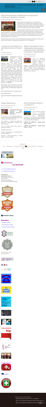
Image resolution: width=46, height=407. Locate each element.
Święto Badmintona (8, 103)
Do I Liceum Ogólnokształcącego (9, 169)
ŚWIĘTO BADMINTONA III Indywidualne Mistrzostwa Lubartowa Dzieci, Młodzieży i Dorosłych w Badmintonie (34, 49)
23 (32, 146)
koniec (23, 148)
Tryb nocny (30, 1)
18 (21, 146)
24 (35, 146)
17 (19, 146)
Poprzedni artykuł (10, 146)
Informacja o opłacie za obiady (8, 227)
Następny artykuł (40, 146)
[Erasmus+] (5, 373)
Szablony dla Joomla (19, 397)
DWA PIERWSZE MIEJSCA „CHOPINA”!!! (33, 104)
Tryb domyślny (29, 1)
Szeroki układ (40, 1)
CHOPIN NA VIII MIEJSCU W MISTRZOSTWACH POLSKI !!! (11, 48)
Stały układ (38, 1)
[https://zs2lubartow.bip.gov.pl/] (6, 333)
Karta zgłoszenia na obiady (7, 224)
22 (30, 146)
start (4, 146)
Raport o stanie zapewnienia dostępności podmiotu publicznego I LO (30, 400)
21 (28, 146)
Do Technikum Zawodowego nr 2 (9, 171)
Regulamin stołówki (6, 222)
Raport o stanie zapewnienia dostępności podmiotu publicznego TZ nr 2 (30, 402)
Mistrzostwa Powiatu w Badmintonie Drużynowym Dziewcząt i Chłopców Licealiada (19, 16)
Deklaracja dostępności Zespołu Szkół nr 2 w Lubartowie (27, 398)
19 (23, 146)
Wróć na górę (40, 403)
